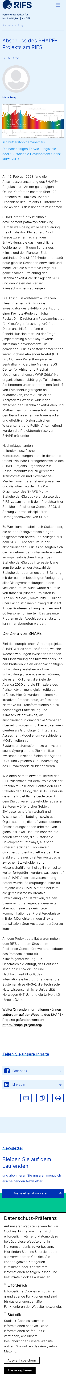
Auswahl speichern (22, 1360)
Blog (20, 25)
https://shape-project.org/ (22, 1025)
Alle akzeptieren (20, 1370)
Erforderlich (17, 1285)
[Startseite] (17, 5)
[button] (42, 1098)
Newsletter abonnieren (31, 1193)
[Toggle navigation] (58, 5)
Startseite (7, 25)
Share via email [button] (26, 1098)
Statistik (14, 1314)
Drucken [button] (58, 1098)
